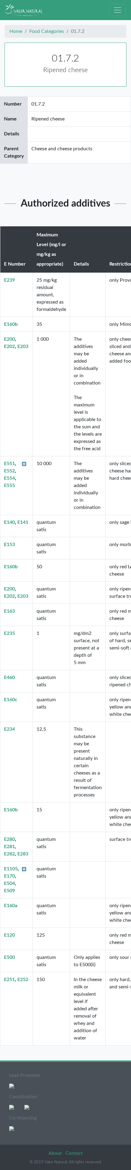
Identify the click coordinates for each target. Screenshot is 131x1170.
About (55, 1153)
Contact (74, 1153)
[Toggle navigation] (117, 10)
